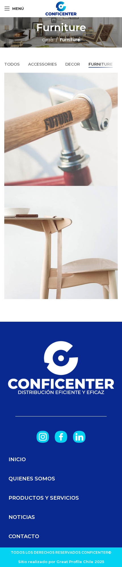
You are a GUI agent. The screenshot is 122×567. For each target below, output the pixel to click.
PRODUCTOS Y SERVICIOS (44, 498)
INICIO (17, 459)
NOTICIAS (22, 517)
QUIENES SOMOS (32, 479)
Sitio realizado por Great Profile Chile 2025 (61, 561)
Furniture (70, 40)
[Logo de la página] (61, 8)
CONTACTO (24, 536)
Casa (47, 40)
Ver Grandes (113, 78)
